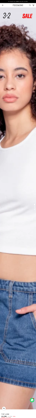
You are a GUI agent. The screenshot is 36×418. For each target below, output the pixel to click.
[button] (34, 204)
